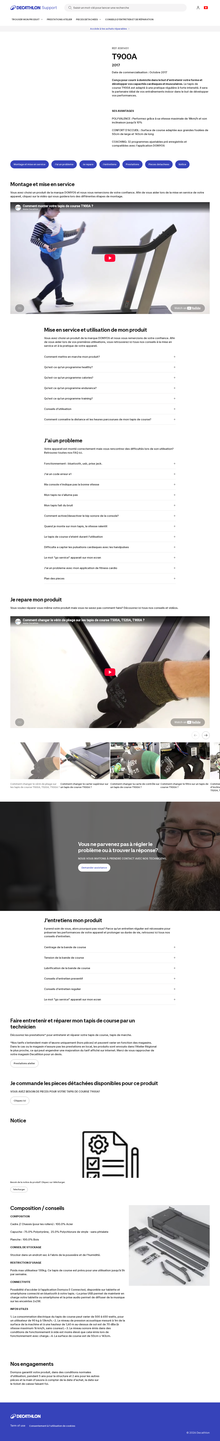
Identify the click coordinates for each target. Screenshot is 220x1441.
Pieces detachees (158, 164)
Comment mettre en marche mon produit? (72, 356)
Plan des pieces (54, 578)
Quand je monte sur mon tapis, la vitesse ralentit (75, 526)
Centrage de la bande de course (65, 947)
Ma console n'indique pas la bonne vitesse (71, 484)
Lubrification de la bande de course (67, 968)
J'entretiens (109, 164)
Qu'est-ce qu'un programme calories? (68, 377)
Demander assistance (94, 867)
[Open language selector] (206, 8)
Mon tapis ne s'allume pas (61, 495)
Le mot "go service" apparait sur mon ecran (72, 557)
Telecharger (19, 1189)
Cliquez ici (20, 1100)
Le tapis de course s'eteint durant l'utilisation (73, 536)
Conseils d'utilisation (57, 409)
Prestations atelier (24, 1063)
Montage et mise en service (29, 164)
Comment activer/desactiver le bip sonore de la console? (81, 515)
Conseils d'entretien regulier (62, 989)
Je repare (88, 164)
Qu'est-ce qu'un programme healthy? (68, 367)
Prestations (132, 164)
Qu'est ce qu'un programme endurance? (70, 388)
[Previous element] (195, 735)
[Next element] (206, 735)
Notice (182, 164)
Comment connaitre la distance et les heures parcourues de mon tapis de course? (97, 419)
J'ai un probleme (64, 164)
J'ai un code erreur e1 (57, 474)
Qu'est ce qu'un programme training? (68, 398)
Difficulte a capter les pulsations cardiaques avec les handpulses (86, 547)
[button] (35, 767)
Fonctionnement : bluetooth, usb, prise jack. (73, 463)
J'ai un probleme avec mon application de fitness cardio (80, 568)
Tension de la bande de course (64, 957)
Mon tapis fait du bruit (58, 505)
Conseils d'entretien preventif (63, 978)
